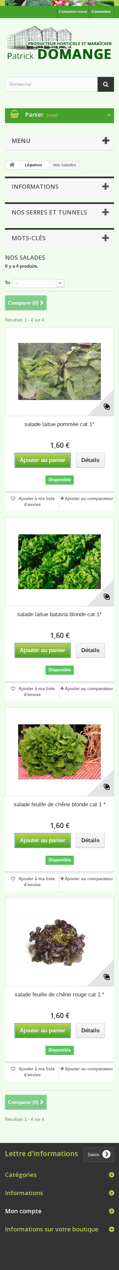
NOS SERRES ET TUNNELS (49, 212)
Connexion (101, 12)
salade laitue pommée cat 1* (59, 424)
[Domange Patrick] (59, 41)
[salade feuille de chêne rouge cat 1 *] (59, 942)
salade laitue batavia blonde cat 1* (59, 614)
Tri (7, 282)
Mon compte (23, 1211)
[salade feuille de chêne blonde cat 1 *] (59, 752)
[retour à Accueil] (12, 165)
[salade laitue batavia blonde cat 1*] (59, 561)
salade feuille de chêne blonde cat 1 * (60, 804)
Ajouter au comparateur (89, 498)
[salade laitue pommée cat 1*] (59, 371)
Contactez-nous (73, 12)
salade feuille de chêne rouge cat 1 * (59, 994)
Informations (35, 186)
